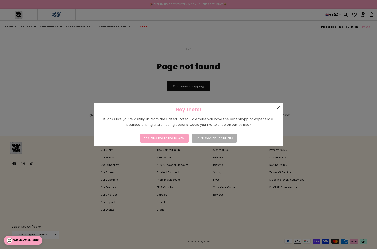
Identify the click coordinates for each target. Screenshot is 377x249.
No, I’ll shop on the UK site (214, 138)
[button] (23, 240)
